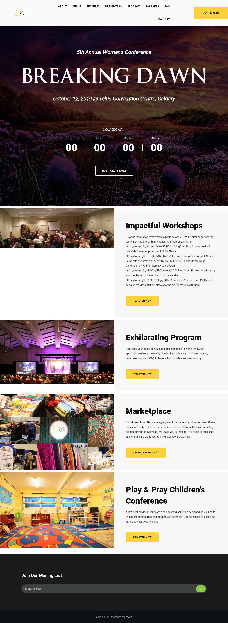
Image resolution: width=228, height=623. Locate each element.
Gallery (164, 19)
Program (133, 6)
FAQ (167, 6)
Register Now (142, 300)
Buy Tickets (211, 12)
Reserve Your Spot (146, 452)
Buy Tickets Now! (114, 170)
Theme (76, 6)
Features (93, 6)
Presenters (113, 6)
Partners (152, 6)
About (62, 6)
